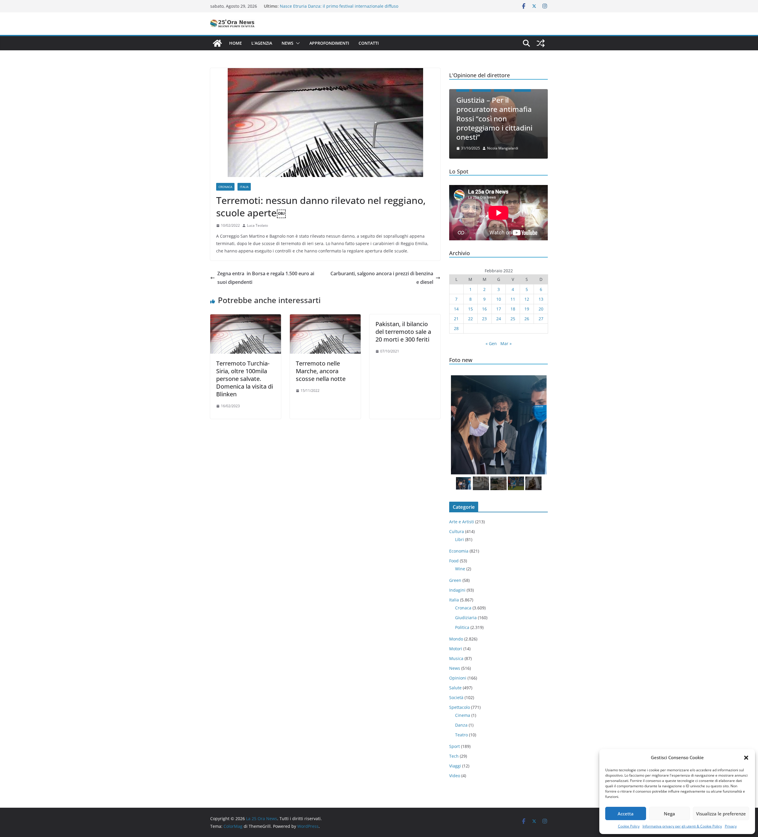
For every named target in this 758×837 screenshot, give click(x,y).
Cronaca (225, 187)
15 (470, 309)
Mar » (506, 343)
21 (456, 318)
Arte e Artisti (461, 521)
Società (456, 697)
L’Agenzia (261, 43)
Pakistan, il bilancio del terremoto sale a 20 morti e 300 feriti (403, 331)
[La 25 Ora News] (217, 43)
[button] (746, 758)
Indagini (457, 590)
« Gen (491, 343)
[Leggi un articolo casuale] (541, 43)
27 (541, 318)
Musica (456, 658)
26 (526, 318)
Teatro (461, 735)
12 (526, 299)
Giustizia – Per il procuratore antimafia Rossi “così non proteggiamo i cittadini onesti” (494, 118)
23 (484, 318)
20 (541, 309)
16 (484, 309)
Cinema (462, 715)
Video (454, 775)
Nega (669, 814)
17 (498, 309)
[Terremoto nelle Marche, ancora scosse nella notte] (325, 318)
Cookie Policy (629, 826)
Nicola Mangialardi (502, 148)
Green (455, 580)
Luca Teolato (257, 225)
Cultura (456, 531)
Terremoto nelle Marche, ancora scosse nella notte (321, 371)
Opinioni (457, 678)
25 (512, 318)
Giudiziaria (466, 617)
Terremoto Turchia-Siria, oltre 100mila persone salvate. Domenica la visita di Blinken (244, 378)
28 (456, 328)
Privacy (731, 826)
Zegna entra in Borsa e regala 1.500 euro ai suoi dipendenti (265, 277)
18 (512, 309)
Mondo (456, 639)
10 (498, 299)
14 (456, 309)
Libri (459, 539)
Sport (454, 746)
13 (541, 299)
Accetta (626, 814)
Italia (244, 187)
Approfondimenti (329, 43)
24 (498, 318)
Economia (458, 551)
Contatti (369, 43)
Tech (454, 756)
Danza (461, 725)
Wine (460, 569)
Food (454, 561)
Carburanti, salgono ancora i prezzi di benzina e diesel (381, 277)
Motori (455, 648)
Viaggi (455, 766)
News (287, 43)
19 (526, 309)
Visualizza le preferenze (721, 814)
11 (512, 299)
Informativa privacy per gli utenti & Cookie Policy (682, 826)
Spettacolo (459, 707)
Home (235, 43)
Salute (455, 687)
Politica (462, 627)
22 (470, 318)
